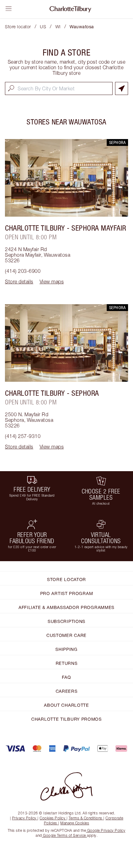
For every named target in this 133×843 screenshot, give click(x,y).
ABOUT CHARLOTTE (66, 705)
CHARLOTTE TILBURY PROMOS (66, 719)
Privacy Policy (24, 818)
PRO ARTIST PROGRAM (66, 593)
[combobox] (59, 88)
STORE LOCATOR (66, 579)
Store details (19, 281)
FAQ (66, 677)
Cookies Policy (52, 818)
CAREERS (67, 691)
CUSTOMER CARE (66, 635)
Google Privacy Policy (105, 830)
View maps (52, 281)
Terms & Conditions (85, 818)
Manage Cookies (74, 823)
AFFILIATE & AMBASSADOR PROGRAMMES (66, 607)
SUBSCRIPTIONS (66, 621)
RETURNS (67, 663)
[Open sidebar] (8, 8)
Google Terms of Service (64, 835)
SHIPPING (66, 649)
